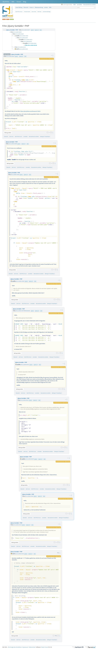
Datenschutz (32, 647)
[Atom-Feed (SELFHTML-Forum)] (4, 19)
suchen (46, 7)
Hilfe (50, 7)
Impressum (25, 647)
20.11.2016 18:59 (13, 143)
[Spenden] (12, 19)
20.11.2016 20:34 (29, 496)
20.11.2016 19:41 (20, 281)
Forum (19, 2)
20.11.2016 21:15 (17, 525)
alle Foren (11, 136)
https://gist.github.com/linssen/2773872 (30, 111)
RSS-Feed (39, 11)
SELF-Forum (7, 54)
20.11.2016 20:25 (29, 459)
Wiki (13, 2)
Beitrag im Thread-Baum (45, 136)
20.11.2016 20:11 (25, 364)
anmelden (25, 136)
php (25, 56)
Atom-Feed (34, 11)
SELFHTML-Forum (18, 11)
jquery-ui (21, 56)
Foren (31, 7)
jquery (16, 56)
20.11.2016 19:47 (20, 310)
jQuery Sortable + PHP (17, 54)
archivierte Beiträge (46, 11)
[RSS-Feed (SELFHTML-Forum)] (7, 19)
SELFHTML (6, 2)
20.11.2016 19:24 (15, 174)
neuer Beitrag (19, 7)
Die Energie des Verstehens (15, 647)
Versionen (27, 310)
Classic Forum (44, 647)
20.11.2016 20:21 (24, 400)
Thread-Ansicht (27, 11)
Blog (24, 2)
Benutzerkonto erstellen (34, 136)
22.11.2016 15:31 (20, 553)
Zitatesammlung (39, 7)
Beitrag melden (7, 132)
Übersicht (25, 7)
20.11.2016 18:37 (10, 56)
